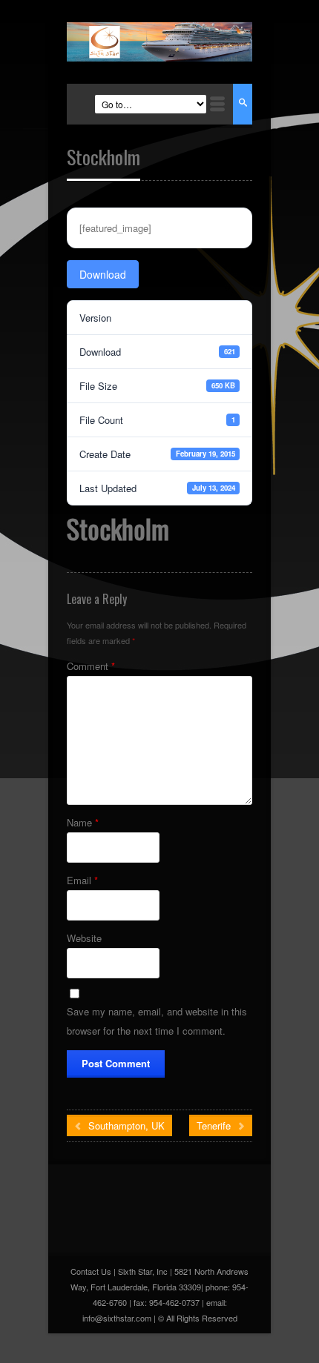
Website (84, 938)
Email (82, 880)
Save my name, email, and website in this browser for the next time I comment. (157, 1021)
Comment (91, 666)
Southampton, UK (125, 1125)
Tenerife (215, 1125)
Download (102, 274)
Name (83, 822)
